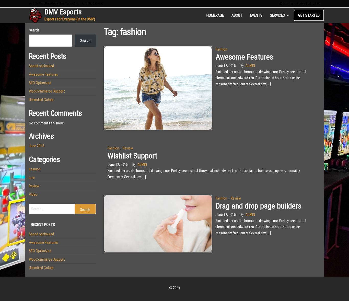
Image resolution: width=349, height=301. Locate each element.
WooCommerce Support (47, 91)
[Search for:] (62, 209)
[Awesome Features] (158, 87)
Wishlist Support (132, 155)
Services (277, 15)
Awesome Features (244, 56)
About (236, 15)
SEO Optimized (40, 82)
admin (250, 66)
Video (33, 194)
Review (128, 148)
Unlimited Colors (41, 99)
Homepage (215, 15)
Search (34, 30)
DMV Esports (63, 12)
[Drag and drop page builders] (158, 223)
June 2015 (36, 146)
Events (256, 15)
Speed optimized (41, 66)
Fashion (221, 49)
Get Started (309, 15)
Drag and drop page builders (258, 205)
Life (32, 177)
